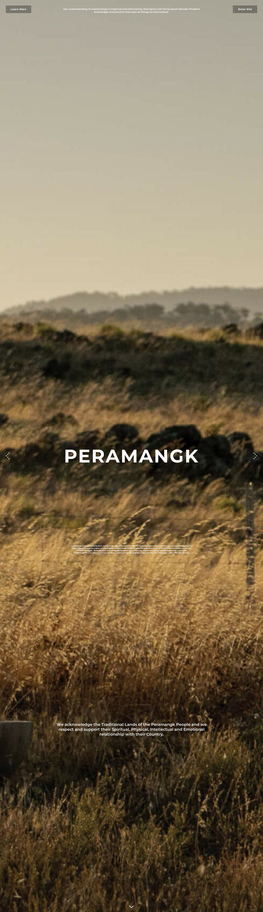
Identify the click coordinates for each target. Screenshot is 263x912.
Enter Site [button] (245, 9)
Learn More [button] (18, 9)
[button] (255, 456)
